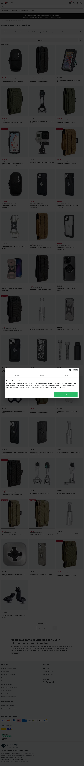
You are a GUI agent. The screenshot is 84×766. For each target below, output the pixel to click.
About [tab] (66, 375)
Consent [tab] (17, 375)
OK (66, 394)
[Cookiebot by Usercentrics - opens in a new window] (70, 370)
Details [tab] (42, 375)
